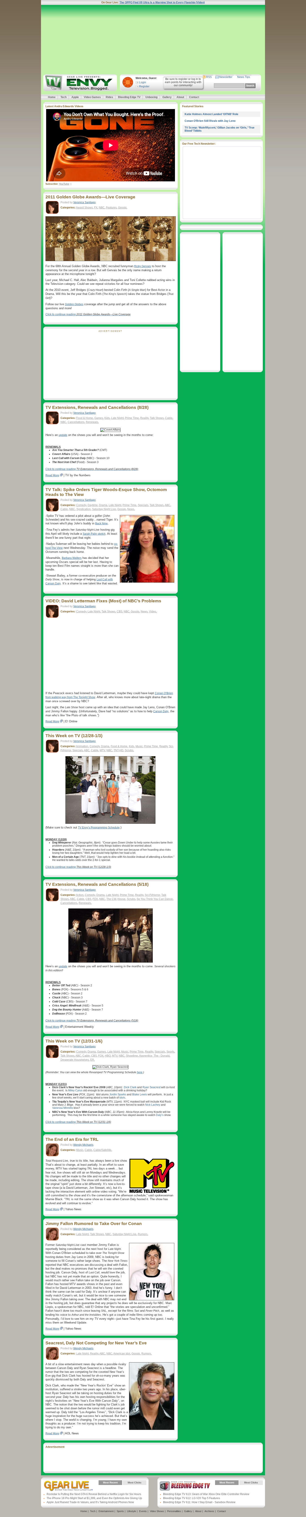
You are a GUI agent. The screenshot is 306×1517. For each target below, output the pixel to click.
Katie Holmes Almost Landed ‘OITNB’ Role (211, 114)
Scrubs (129, 750)
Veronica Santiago (84, 202)
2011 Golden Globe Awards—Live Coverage (90, 197)
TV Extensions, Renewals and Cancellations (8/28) (97, 407)
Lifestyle (131, 1511)
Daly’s (160, 1115)
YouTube (64, 183)
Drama (103, 505)
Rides (109, 97)
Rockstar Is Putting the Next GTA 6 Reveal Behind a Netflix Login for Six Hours (94, 1494)
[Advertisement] (153, 39)
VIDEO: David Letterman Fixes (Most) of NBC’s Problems (103, 601)
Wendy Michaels (83, 1144)
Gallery (167, 97)
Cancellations (76, 422)
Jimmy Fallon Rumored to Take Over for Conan (93, 1223)
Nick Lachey (152, 1104)
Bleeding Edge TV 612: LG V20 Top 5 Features (191, 1498)
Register (144, 86)
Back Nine (101, 523)
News (130, 509)
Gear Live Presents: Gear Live (68, 1485)
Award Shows (84, 207)
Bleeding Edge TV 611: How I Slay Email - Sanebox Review (199, 1502)
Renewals (92, 422)
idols (122, 1097)
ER (92, 1059)
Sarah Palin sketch (94, 533)
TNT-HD (118, 750)
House (121, 899)
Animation (82, 746)
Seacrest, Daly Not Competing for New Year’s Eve (96, 1343)
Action (80, 895)
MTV (102, 750)
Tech (63, 97)
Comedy (81, 505)
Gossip (122, 207)
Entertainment (106, 1511)
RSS (209, 77)
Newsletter (225, 77)
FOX (95, 899)
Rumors (142, 1234)
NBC (102, 207)
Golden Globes (74, 304)
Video (152, 611)
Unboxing (151, 97)
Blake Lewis (139, 1094)
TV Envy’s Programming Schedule (99, 827)
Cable (168, 418)
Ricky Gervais (142, 266)
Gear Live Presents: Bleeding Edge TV (185, 1485)
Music (139, 746)
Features (111, 207)
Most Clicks (134, 1482)
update (63, 435)
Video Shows (157, 1511)
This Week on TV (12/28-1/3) (73, 735)
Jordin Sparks (117, 1094)
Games (98, 418)
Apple (75, 97)
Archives (209, 1511)
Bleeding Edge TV (129, 97)
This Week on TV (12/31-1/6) (73, 1041)
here (139, 1072)
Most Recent (110, 1482)
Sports (170, 1051)
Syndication (83, 509)
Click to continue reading (88, 314)
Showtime (132, 1055)
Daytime (93, 505)
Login (142, 82)
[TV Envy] (79, 82)
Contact (194, 97)
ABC (167, 505)
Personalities (174, 1511)
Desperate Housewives (74, 1059)
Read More (52, 475)
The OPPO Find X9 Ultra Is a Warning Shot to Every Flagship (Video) (162, 2)
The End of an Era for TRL (72, 1139)
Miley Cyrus (75, 1090)
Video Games (92, 97)
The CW (111, 899)
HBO (108, 1055)
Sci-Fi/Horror (152, 895)
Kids (107, 418)
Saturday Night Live (104, 509)
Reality (144, 418)
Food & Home (84, 418)
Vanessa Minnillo (62, 1107)
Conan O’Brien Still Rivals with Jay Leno (210, 120)
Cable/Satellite (102, 1150)
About (180, 97)
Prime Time (132, 418)
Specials (143, 505)
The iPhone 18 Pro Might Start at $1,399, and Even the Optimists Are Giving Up (94, 1498)
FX (95, 207)
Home (52, 97)
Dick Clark (130, 1087)
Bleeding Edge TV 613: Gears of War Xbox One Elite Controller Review (206, 1494)
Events (143, 1511)
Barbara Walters (72, 558)
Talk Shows (157, 418)
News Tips (243, 77)
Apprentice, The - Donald (154, 1055)
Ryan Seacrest (151, 1087)
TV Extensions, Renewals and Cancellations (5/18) (97, 884)
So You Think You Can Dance (155, 899)
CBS (119, 611)
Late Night (117, 418)
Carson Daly (160, 711)
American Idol (121, 1353)
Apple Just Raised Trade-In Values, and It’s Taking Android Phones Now (90, 1502)
